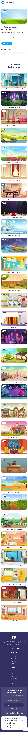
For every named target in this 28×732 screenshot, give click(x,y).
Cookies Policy (14, 678)
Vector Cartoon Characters (14, 658)
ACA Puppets (14, 663)
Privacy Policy (14, 673)
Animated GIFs (14, 661)
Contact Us (14, 683)
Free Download (7, 43)
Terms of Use (14, 681)
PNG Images (14, 656)
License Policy (14, 671)
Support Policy (14, 676)
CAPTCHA (14, 709)
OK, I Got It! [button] (7, 726)
